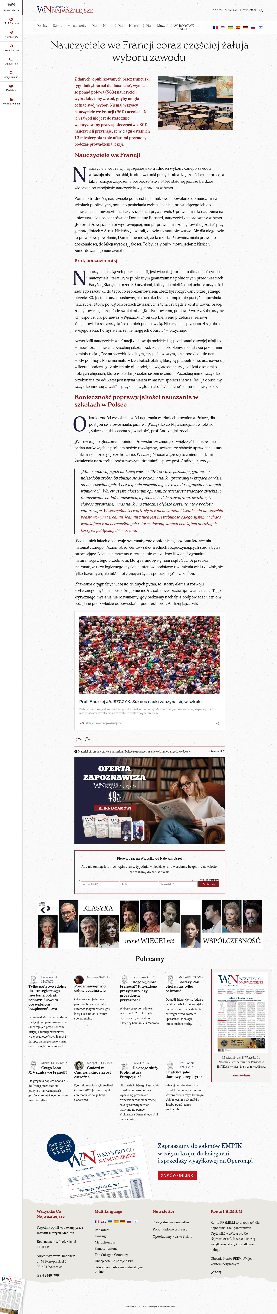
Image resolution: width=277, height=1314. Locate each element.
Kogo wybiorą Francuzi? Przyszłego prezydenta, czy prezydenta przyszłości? (138, 991)
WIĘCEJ (216, 1273)
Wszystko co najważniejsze (162, 1306)
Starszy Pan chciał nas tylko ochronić (182, 986)
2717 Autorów (11, 23)
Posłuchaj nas (11, 50)
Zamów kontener (107, 1248)
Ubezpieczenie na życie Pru (114, 1261)
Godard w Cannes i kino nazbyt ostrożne (92, 1072)
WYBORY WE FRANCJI (184, 27)
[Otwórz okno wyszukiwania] (261, 11)
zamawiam (241, 1075)
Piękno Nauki (102, 26)
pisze (166, 461)
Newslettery (11, 36)
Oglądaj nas (11, 63)
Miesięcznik (77, 26)
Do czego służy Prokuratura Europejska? (139, 1072)
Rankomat (102, 1230)
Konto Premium (224, 10)
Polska (42, 26)
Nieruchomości (105, 1242)
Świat (57, 26)
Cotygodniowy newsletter (171, 1222)
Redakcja (11, 90)
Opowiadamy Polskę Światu (172, 1236)
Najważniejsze (11, 10)
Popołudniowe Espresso (170, 1229)
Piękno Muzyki (157, 26)
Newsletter (248, 10)
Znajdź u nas (11, 77)
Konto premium (11, 103)
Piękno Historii (129, 26)
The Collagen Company (111, 1255)
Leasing (100, 1236)
